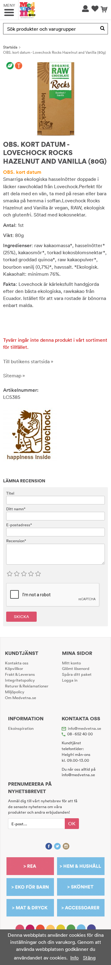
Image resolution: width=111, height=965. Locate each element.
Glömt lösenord (75, 668)
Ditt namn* (16, 508)
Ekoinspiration (21, 728)
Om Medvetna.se (20, 697)
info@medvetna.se (84, 728)
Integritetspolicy (20, 680)
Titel (10, 493)
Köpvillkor (14, 668)
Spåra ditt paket (77, 674)
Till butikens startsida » (28, 361)
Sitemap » (14, 375)
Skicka (21, 616)
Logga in (69, 680)
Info (74, 958)
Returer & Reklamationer (26, 685)
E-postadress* (19, 524)
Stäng (89, 958)
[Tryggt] (19, 66)
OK (72, 823)
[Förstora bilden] (55, 98)
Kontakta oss (16, 662)
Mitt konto (71, 662)
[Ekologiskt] (10, 66)
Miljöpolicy (14, 691)
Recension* (16, 540)
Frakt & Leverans (20, 674)
